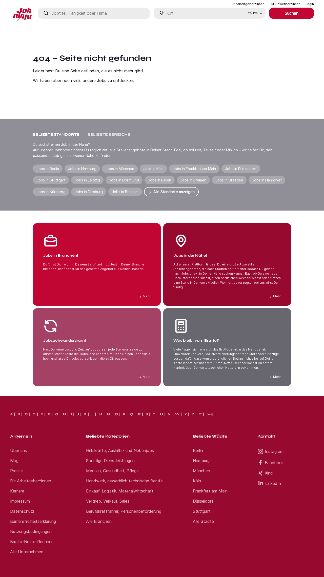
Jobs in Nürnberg (51, 192)
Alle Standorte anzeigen (174, 192)
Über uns (18, 450)
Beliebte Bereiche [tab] (109, 134)
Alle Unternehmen (26, 551)
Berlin (198, 450)
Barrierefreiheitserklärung (33, 521)
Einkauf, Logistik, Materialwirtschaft (119, 490)
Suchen (291, 13)
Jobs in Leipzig (87, 180)
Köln (197, 480)
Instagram (274, 451)
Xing (269, 473)
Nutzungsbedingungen (31, 531)
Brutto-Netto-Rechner (31, 541)
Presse (16, 470)
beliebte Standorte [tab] (56, 134)
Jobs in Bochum (125, 192)
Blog (14, 460)
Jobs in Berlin (47, 169)
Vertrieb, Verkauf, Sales (107, 501)
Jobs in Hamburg (82, 169)
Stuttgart (202, 511)
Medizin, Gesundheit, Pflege (112, 470)
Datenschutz (22, 511)
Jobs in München (120, 169)
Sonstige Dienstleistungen (110, 460)
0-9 (210, 414)
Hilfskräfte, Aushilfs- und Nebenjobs (120, 450)
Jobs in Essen (159, 180)
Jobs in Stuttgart (51, 180)
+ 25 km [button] (251, 13)
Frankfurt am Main (210, 490)
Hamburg (201, 460)
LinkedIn (273, 483)
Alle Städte (203, 521)
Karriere (17, 490)
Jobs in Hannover (267, 180)
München (201, 470)
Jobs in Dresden (229, 180)
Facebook (274, 462)
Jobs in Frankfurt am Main (194, 169)
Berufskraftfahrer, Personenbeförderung (123, 511)
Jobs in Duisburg (89, 192)
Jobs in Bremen (193, 180)
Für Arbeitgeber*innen (30, 480)
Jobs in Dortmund (124, 180)
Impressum (20, 501)
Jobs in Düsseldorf (241, 169)
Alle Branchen (99, 521)
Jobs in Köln (153, 169)
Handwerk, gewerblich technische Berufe (124, 480)
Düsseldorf (203, 501)
